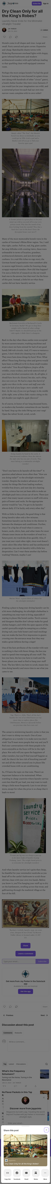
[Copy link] (8, 1173)
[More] (45, 1173)
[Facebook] (17, 1173)
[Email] (26, 1173)
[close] (46, 1130)
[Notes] (36, 1173)
